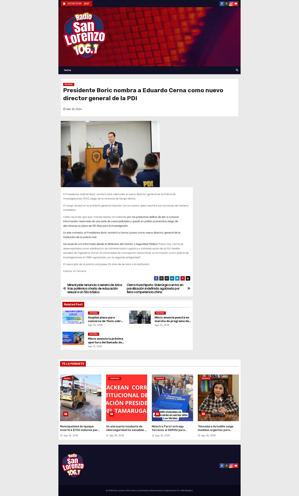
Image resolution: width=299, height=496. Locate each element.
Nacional (69, 84)
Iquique (67, 378)
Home (67, 70)
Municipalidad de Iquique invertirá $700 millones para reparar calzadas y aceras (79, 430)
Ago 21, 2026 (95, 346)
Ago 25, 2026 (95, 325)
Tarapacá (160, 378)
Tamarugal (115, 378)
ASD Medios (187, 490)
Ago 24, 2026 (162, 325)
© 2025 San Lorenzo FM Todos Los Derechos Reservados (134, 490)
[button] (237, 70)
